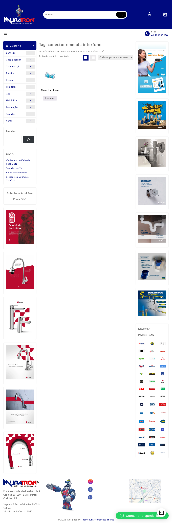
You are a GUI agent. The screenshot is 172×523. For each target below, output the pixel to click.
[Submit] (121, 15)
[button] (142, 515)
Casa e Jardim (13, 59)
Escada (10, 80)
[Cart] (165, 15)
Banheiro (11, 52)
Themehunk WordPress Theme (97, 519)
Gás (8, 93)
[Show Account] (149, 14)
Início (42, 51)
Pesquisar (11, 131)
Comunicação (13, 66)
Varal (9, 120)
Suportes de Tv (14, 168)
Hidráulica (11, 100)
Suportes (11, 114)
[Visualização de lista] (93, 58)
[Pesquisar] (28, 139)
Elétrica (10, 73)
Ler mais (50, 98)
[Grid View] (86, 58)
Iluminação (12, 107)
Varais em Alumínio (16, 172)
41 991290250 (159, 35)
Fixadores (11, 86)
